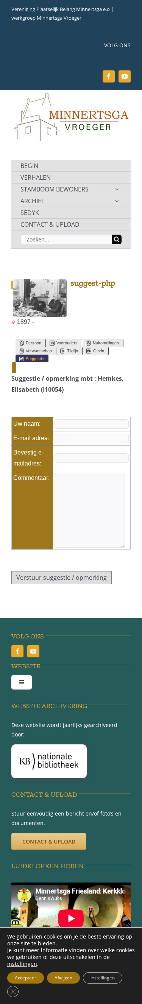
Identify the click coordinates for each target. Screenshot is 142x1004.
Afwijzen (63, 977)
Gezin (98, 351)
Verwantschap (39, 351)
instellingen (22, 963)
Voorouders (67, 343)
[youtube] (125, 76)
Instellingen (103, 977)
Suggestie (35, 358)
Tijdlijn (72, 351)
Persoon (33, 343)
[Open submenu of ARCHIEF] (117, 201)
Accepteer (25, 977)
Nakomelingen (106, 343)
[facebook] (109, 76)
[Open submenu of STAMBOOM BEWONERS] (117, 189)
